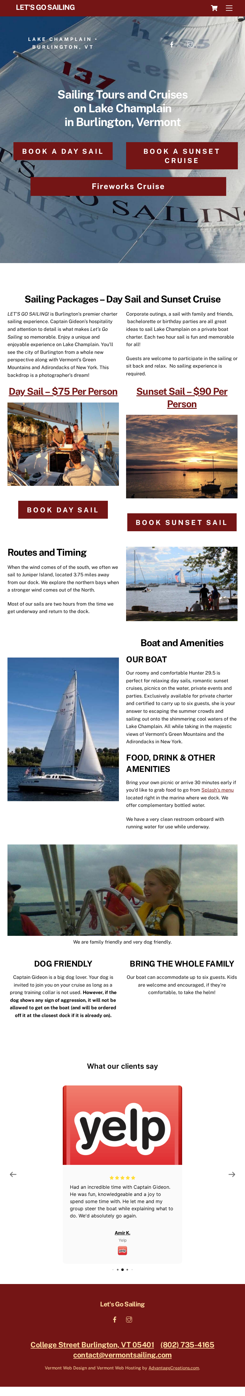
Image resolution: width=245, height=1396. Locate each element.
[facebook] (172, 42)
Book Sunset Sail (182, 522)
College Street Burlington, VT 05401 (92, 1344)
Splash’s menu (217, 790)
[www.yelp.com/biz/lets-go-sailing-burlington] (122, 1250)
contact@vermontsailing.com (122, 1355)
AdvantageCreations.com (173, 1367)
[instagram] (190, 42)
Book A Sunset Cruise (181, 156)
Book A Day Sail (63, 151)
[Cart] (214, 8)
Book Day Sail (63, 510)
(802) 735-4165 (187, 1344)
